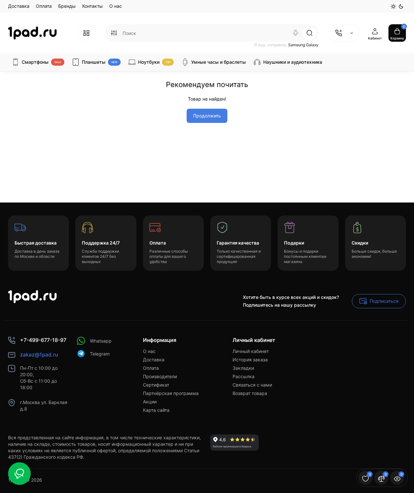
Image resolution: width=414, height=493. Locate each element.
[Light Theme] (393, 6)
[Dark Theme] (401, 6)
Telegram (100, 353)
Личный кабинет (251, 351)
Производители (160, 376)
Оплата (44, 6)
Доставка (18, 6)
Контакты (92, 6)
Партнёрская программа (171, 393)
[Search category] (114, 33)
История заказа (250, 359)
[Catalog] (86, 33)
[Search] (296, 33)
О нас (115, 6)
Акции (150, 401)
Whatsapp (101, 341)
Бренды (67, 6)
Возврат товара (250, 393)
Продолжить (207, 115)
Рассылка (244, 376)
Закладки (243, 368)
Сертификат (156, 385)
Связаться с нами (252, 385)
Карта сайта (156, 410)
